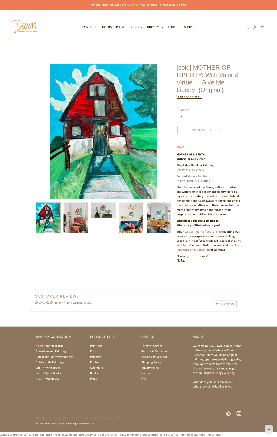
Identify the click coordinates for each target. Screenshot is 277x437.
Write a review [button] (225, 304)
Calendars (96, 368)
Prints (94, 351)
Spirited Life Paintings (50, 362)
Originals (198, 170)
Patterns (95, 357)
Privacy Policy (150, 368)
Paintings (96, 346)
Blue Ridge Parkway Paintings (54, 357)
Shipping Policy (151, 362)
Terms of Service (151, 346)
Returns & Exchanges (154, 351)
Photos (94, 362)
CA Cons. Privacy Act (154, 357)
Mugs (93, 379)
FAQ (143, 379)
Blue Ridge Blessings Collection (208, 247)
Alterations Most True (50, 346)
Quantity (183, 110)
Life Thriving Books (48, 368)
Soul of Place (214, 232)
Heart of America (193, 232)
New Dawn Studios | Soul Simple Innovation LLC (69, 423)
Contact (146, 373)
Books (94, 373)
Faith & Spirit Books (48, 373)
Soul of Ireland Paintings (51, 351)
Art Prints (184, 170)
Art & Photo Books (47, 379)
